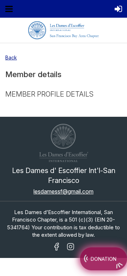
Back (11, 57)
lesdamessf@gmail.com (63, 191)
